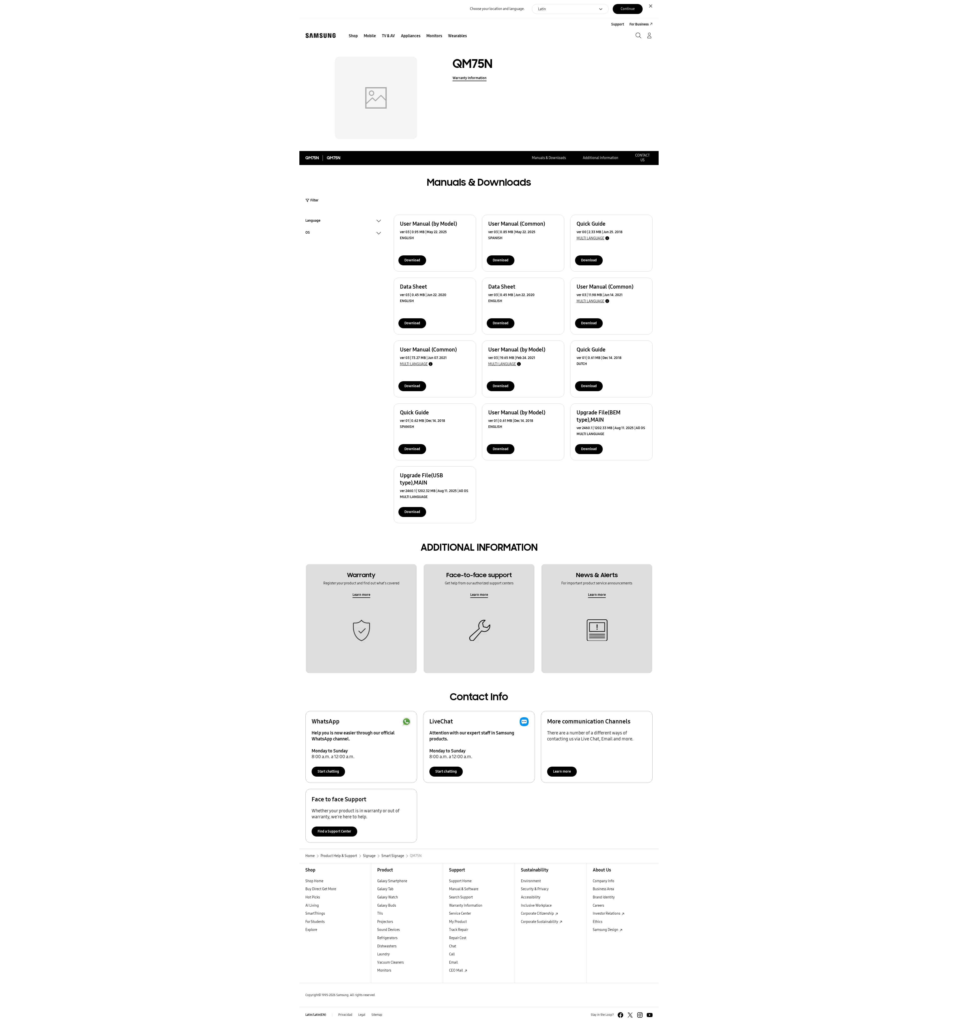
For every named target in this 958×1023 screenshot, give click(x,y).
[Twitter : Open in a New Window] (630, 1015)
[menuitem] (353, 36)
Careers (598, 905)
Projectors (385, 922)
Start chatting (328, 771)
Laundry (383, 954)
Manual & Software (463, 889)
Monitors (384, 970)
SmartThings (315, 913)
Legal (361, 1015)
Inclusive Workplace (536, 905)
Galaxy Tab (385, 889)
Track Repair (458, 930)
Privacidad (345, 1015)
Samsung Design (606, 930)
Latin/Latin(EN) (315, 1015)
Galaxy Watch (387, 897)
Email (453, 962)
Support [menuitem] (617, 24)
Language (312, 221)
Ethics (597, 922)
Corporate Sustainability (540, 922)
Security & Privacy (535, 889)
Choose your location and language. (497, 9)
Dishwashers (386, 946)
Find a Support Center (334, 831)
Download (412, 260)
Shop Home (314, 881)
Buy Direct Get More (320, 889)
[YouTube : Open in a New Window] (650, 1015)
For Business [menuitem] (639, 24)
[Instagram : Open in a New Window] (640, 1015)
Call (452, 954)
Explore (311, 930)
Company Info (603, 881)
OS (307, 233)
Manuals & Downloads (549, 158)
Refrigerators (387, 938)
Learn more (361, 595)
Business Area (603, 889)
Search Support (461, 897)
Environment (531, 881)
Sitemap (376, 1015)
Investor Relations (607, 913)
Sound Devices (388, 930)
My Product (458, 922)
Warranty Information (469, 78)
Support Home (460, 881)
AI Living (312, 905)
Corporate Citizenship (538, 913)
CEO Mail (456, 970)
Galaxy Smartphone (392, 881)
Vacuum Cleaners (390, 962)
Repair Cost (457, 938)
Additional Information (600, 158)
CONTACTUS (642, 157)
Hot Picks (312, 897)
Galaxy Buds (386, 905)
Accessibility (530, 897)
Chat (452, 946)
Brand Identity (604, 897)
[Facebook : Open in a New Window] (620, 1015)
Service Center (460, 913)
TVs (380, 913)
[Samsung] (320, 35)
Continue (628, 9)
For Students (315, 922)
